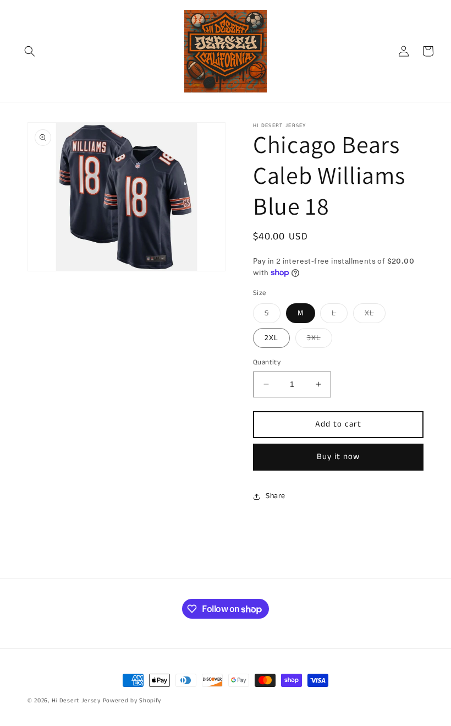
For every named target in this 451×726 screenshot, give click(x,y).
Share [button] (275, 495)
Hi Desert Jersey (76, 700)
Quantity (266, 362)
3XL (319, 340)
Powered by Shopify (132, 700)
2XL (271, 337)
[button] (30, 51)
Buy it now (338, 456)
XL (375, 315)
